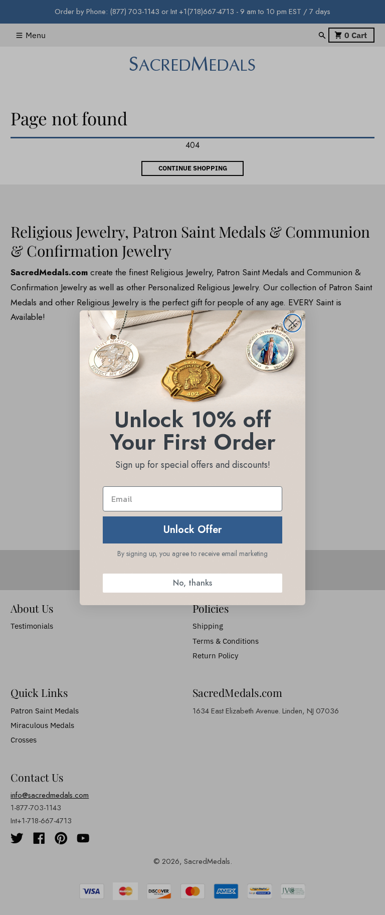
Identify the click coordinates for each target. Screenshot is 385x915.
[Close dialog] (292, 323)
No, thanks (192, 583)
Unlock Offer (192, 529)
